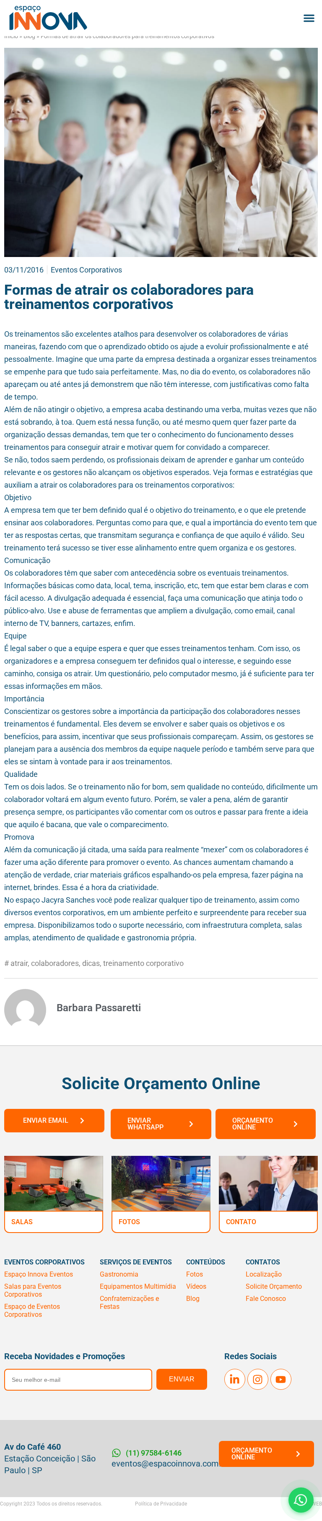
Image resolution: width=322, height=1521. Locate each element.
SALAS (22, 1222)
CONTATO (241, 1222)
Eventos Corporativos (86, 269)
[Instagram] (257, 1379)
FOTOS (129, 1222)
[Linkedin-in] (234, 1379)
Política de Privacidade (161, 1504)
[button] (309, 18)
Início (11, 36)
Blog (29, 36)
